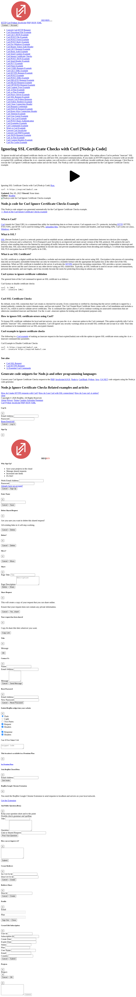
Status (3, 945)
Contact (5, 25)
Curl (9, 23)
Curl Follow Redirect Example (19, 102)
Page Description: (8, 584)
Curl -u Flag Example (15, 92)
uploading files (51, 227)
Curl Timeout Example (16, 114)
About (3, 400)
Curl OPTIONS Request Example (20, 85)
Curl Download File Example (18, 32)
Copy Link (6, 633)
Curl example (22, 336)
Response (8, 732)
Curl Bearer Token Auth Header (19, 47)
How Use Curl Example (16, 118)
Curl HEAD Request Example (19, 82)
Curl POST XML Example (17, 78)
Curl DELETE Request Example (20, 80)
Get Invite (6, 780)
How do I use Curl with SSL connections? (56, 393)
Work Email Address (9, 480)
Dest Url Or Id (7, 877)
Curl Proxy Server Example (18, 94)
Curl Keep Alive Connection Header (21, 111)
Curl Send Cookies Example (18, 54)
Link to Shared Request (11, 833)
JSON (33, 23)
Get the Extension (8, 800)
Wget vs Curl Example (16, 128)
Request (7, 724)
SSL (3, 239)
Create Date (6, 939)
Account (14, 25)
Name (3, 666)
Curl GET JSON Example (17, 35)
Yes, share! (14, 612)
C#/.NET (104, 379)
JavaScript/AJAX (62, 379)
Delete (12, 530)
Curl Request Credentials (16, 106)
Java (97, 379)
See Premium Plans (7, 764)
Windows (5, 229)
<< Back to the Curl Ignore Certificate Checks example (24, 212)
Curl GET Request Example (18, 49)
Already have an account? (12, 486)
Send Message (16, 683)
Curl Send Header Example (17, 61)
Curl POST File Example (17, 37)
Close (14, 920)
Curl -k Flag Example (15, 137)
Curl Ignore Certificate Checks (19, 56)
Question (5, 830)
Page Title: (5, 575)
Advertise (31, 400)
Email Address (7, 416)
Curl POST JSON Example (18, 59)
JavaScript (22, 23)
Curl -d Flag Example (15, 90)
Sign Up (13, 489)
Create (12, 880)
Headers (7, 727)
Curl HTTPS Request (15, 366)
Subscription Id (7, 936)
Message (4, 681)
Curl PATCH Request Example (19, 109)
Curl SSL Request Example (17, 97)
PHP (29, 23)
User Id (4, 933)
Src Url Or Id (6, 874)
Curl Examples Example (16, 123)
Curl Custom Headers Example (19, 140)
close (3, 395)
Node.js (74, 379)
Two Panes (9, 721)
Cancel (4, 424)
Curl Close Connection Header (19, 104)
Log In (12, 424)
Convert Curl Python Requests (19, 99)
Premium (39, 400)
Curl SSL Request (14, 363)
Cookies (23, 400)
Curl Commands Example (17, 126)
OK (3, 653)
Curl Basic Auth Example (17, 51)
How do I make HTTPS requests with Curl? (19, 393)
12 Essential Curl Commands (18, 368)
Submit (5, 860)
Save (12, 505)
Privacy (10, 400)
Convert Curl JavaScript (16, 130)
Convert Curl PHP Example (18, 133)
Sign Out (5, 920)
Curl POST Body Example (17, 42)
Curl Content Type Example (18, 87)
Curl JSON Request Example (18, 135)
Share (12, 587)
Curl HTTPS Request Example (19, 73)
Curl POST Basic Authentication (20, 121)
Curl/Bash (83, 379)
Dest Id (4, 893)
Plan (3, 915)
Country (4, 956)
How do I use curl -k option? (87, 393)
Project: (4, 972)
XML (39, 23)
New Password (7, 700)
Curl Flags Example (14, 66)
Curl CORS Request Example (19, 68)
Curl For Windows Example (18, 44)
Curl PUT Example (14, 63)
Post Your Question (9, 836)
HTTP (3, 23)
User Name (6, 950)
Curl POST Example (15, 75)
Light (6, 719)
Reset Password (7, 421)
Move (12, 561)
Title (3, 818)
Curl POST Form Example (17, 39)
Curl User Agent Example (17, 116)
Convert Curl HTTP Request (18, 30)
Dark (6, 716)
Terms (16, 400)
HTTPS (68, 264)
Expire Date (6, 942)
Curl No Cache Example (16, 142)
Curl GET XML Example (17, 70)
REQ (45, 20)
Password (5, 419)
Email (3, 909)
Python (14, 23)
